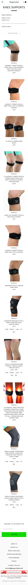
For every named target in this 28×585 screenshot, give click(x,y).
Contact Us (14, 547)
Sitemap (14, 561)
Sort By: (9, 33)
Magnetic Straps (6, 18)
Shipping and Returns (14, 554)
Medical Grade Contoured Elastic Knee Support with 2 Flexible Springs (14, 498)
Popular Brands (14, 557)
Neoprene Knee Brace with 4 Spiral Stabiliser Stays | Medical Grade (14, 322)
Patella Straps (5, 20)
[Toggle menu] (2, 2)
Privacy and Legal (14, 550)
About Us (14, 544)
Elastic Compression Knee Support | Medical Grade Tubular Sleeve (14, 366)
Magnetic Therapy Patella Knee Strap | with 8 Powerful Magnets (14, 106)
